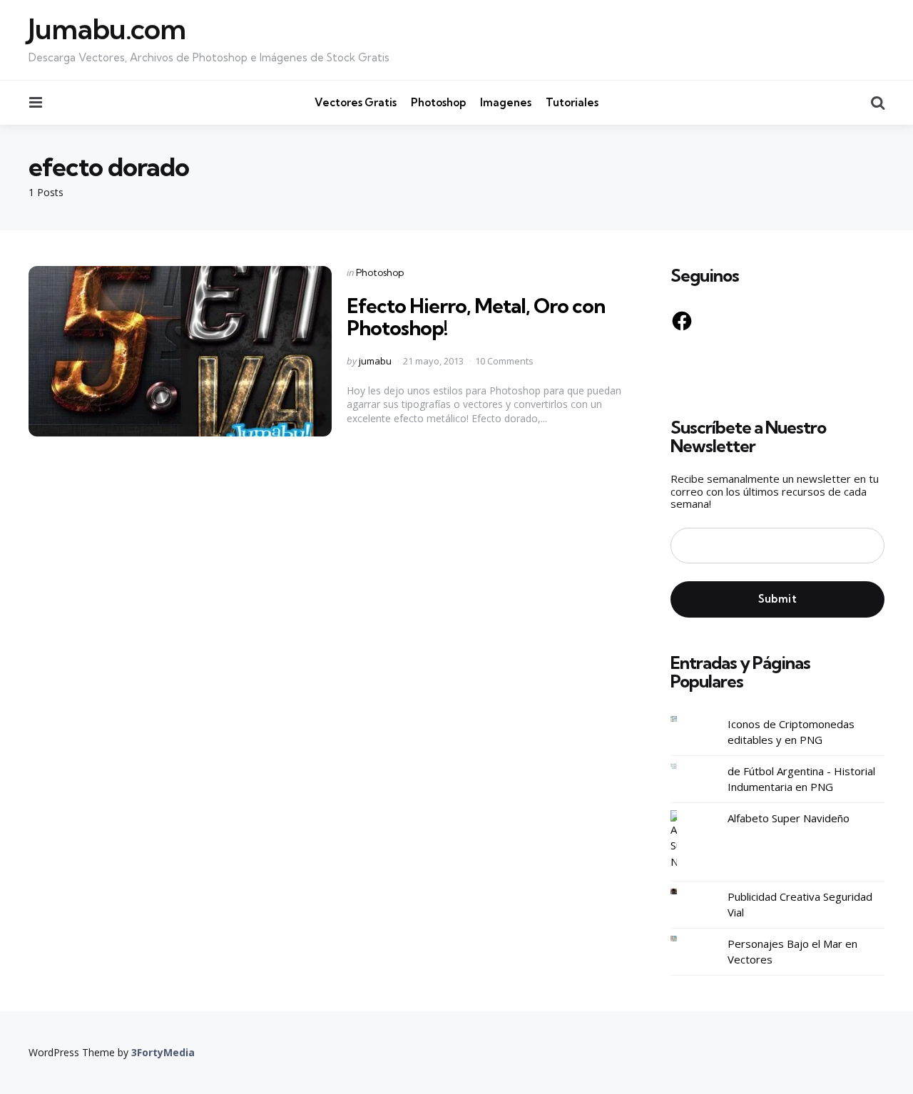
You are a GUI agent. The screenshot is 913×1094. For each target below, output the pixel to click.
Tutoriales (572, 102)
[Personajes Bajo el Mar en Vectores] (684, 939)
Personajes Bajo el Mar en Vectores (792, 951)
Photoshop (438, 102)
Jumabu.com (107, 29)
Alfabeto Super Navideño (789, 818)
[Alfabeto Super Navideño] (684, 840)
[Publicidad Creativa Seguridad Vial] (684, 891)
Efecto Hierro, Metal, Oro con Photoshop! (476, 316)
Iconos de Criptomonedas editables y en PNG (791, 732)
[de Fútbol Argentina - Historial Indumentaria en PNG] (684, 766)
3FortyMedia (163, 1052)
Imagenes (505, 102)
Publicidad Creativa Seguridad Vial (800, 904)
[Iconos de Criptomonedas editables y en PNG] (684, 719)
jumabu (375, 360)
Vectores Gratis (356, 102)
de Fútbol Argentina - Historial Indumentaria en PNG (801, 779)
